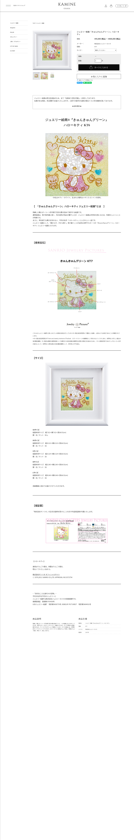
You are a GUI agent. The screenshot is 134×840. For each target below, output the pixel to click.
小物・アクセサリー (15, 41)
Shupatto (12, 27)
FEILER (12, 32)
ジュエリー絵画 (40, 23)
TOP (34, 23)
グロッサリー (13, 37)
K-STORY (12, 51)
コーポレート (120, 6)
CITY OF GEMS (14, 46)
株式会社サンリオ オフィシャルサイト (46, 574)
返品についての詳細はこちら (86, 80)
